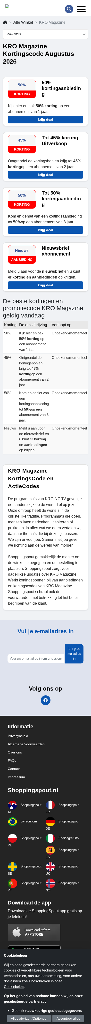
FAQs (12, 760)
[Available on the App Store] (34, 932)
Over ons (15, 752)
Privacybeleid (18, 736)
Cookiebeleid (14, 987)
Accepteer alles (68, 1018)
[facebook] (45, 700)
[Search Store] (69, 9)
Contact (14, 769)
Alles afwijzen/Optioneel (29, 1018)
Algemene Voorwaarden (26, 744)
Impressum (16, 777)
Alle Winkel (23, 22)
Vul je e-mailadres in (74, 653)
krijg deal (45, 119)
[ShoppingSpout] (20, 7)
